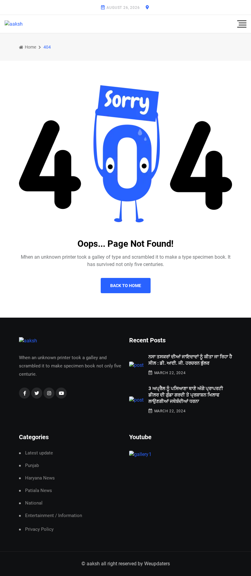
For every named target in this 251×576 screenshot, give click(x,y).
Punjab (32, 465)
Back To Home (125, 285)
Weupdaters (157, 564)
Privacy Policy (39, 529)
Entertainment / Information (53, 515)
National (34, 503)
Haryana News (40, 478)
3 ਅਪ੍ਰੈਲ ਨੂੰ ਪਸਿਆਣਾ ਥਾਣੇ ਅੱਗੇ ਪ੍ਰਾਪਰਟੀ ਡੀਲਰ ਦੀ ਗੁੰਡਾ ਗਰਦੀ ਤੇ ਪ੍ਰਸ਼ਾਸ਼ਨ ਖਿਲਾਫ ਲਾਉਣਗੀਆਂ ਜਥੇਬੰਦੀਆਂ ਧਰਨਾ (185, 395)
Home (30, 47)
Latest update (39, 453)
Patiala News (38, 490)
